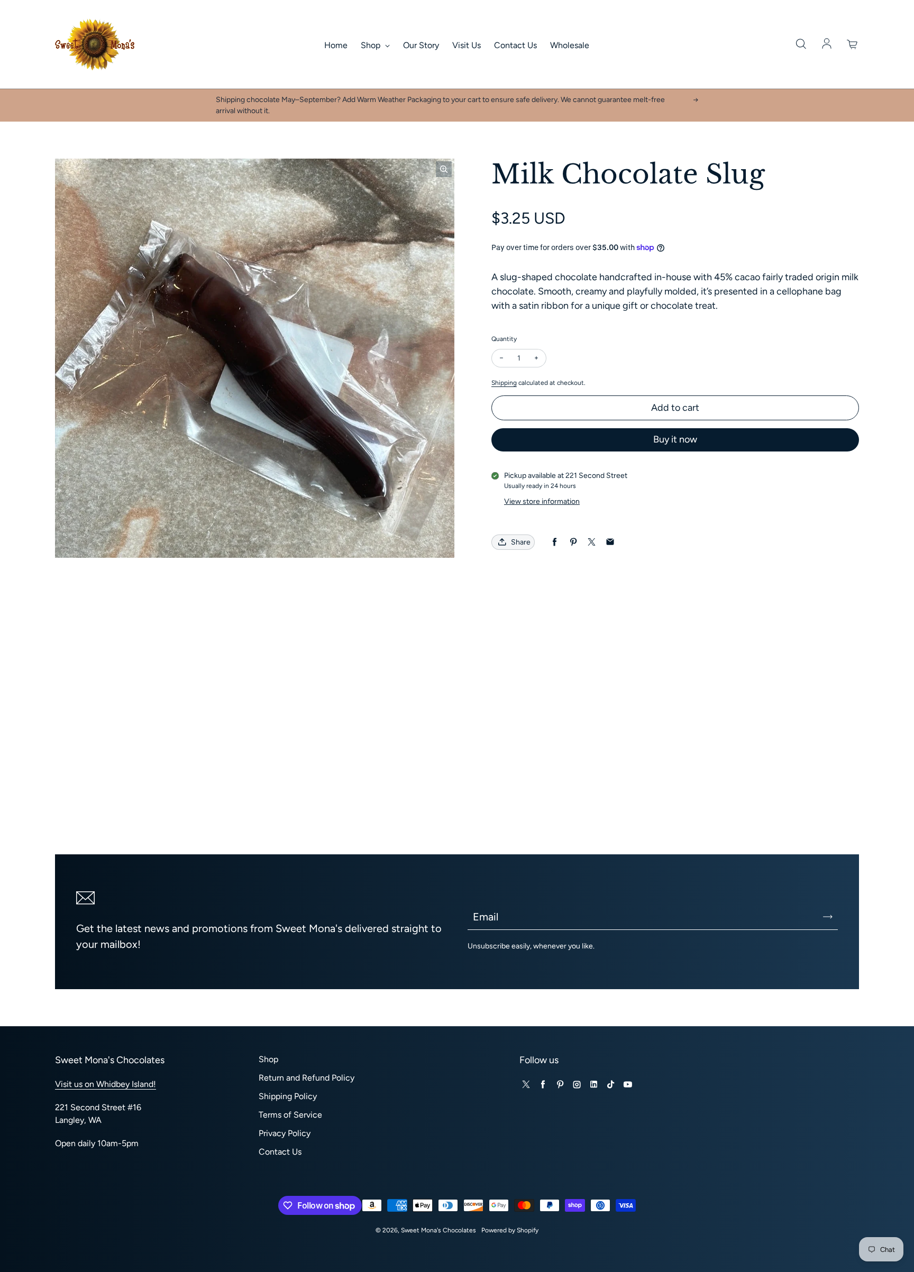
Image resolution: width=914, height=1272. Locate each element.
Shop (371, 45)
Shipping (504, 382)
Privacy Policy (284, 1133)
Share (521, 542)
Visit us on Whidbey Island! (105, 1084)
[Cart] (852, 44)
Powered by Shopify (509, 1230)
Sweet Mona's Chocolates (438, 1230)
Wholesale (569, 45)
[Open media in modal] (444, 169)
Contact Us (515, 45)
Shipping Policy (288, 1096)
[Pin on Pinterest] (573, 542)
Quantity (504, 339)
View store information (542, 501)
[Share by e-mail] (610, 542)
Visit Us (466, 45)
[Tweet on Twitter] (591, 542)
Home (336, 45)
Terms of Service (290, 1115)
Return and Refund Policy (306, 1078)
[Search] (800, 44)
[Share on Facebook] (554, 542)
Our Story (421, 45)
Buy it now (675, 439)
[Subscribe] (828, 917)
